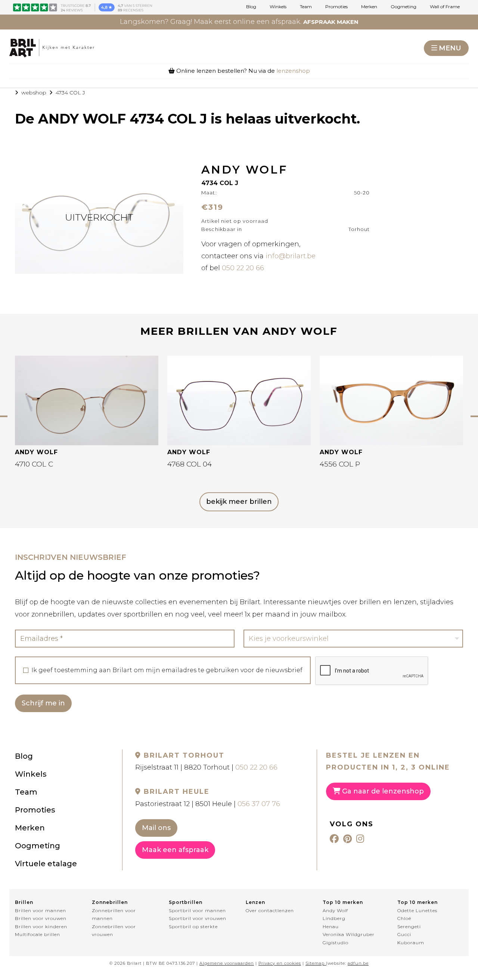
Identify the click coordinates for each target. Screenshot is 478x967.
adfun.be (358, 963)
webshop (33, 92)
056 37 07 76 (259, 804)
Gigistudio (335, 942)
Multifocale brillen (37, 934)
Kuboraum (410, 942)
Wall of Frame (445, 6)
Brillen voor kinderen (41, 926)
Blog (251, 6)
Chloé (404, 918)
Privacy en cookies (279, 963)
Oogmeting (403, 6)
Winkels (278, 6)
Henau (331, 926)
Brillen (24, 902)
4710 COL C (34, 464)
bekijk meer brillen (239, 501)
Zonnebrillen (110, 902)
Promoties (336, 6)
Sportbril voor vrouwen (197, 918)
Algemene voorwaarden (226, 963)
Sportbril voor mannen (197, 910)
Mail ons (156, 828)
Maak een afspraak (175, 850)
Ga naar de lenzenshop (382, 791)
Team (306, 6)
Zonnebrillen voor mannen (114, 914)
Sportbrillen (185, 902)
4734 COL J (70, 92)
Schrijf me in (43, 703)
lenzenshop (293, 70)
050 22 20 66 (243, 268)
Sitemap (315, 963)
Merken (369, 6)
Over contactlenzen (270, 910)
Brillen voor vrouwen (40, 918)
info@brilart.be (291, 256)
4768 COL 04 (189, 464)
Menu (450, 48)
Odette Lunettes (417, 910)
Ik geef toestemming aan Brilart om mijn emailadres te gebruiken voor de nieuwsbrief (166, 670)
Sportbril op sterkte (193, 926)
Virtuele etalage (46, 863)
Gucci (404, 934)
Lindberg (334, 918)
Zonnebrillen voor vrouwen (114, 931)
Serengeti (409, 926)
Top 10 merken (343, 902)
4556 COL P (340, 464)
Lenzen (255, 902)
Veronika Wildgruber (349, 934)
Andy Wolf (335, 910)
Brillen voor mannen (40, 910)
